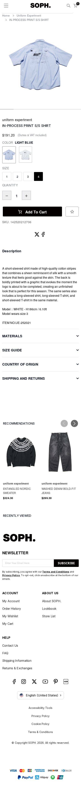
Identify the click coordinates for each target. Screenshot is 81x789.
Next (76, 67)
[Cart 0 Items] (75, 6)
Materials (12, 336)
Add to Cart (35, 212)
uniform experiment (17, 119)
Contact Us (10, 645)
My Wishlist (10, 616)
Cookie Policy (40, 723)
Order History (11, 608)
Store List (48, 616)
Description (11, 250)
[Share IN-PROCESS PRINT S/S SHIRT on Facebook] (43, 233)
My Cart (7, 624)
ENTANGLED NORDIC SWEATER (17, 491)
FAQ (5, 653)
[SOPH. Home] (40, 5)
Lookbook (49, 608)
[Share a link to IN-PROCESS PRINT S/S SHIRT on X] (37, 233)
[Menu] (6, 6)
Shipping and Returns (23, 378)
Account (10, 593)
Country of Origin (20, 364)
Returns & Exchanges (17, 668)
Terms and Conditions (55, 571)
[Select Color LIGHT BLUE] (9, 154)
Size (5, 168)
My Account (11, 601)
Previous (4, 67)
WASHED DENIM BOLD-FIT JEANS (59, 491)
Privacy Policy (11, 575)
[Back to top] (73, 769)
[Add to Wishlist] (72, 211)
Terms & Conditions (40, 732)
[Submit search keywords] (68, 6)
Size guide (12, 350)
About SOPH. (51, 601)
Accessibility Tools (41, 707)
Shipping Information (16, 660)
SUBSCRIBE (66, 563)
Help (6, 637)
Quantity (10, 185)
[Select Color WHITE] (25, 154)
